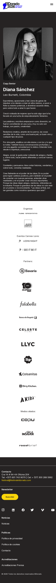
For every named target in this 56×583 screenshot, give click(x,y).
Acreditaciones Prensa (13, 565)
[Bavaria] (28, 271)
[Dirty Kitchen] (28, 386)
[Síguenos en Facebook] (23, 509)
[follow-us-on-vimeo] (42, 510)
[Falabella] (28, 304)
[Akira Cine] (28, 399)
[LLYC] (28, 344)
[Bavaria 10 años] (28, 287)
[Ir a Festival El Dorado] (12, 6)
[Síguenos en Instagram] (3, 509)
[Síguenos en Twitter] (32, 510)
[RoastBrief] (28, 445)
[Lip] (28, 359)
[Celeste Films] (28, 330)
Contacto (6, 550)
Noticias (5, 523)
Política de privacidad (12, 538)
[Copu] (28, 420)
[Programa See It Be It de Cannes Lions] (28, 250)
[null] (28, 223)
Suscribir (10, 497)
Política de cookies (11, 544)
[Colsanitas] (28, 374)
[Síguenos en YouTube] (52, 510)
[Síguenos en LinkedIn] (13, 510)
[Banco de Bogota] (28, 317)
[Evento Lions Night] (28, 241)
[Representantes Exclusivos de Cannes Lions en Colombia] (28, 213)
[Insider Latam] (28, 433)
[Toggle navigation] (51, 4)
